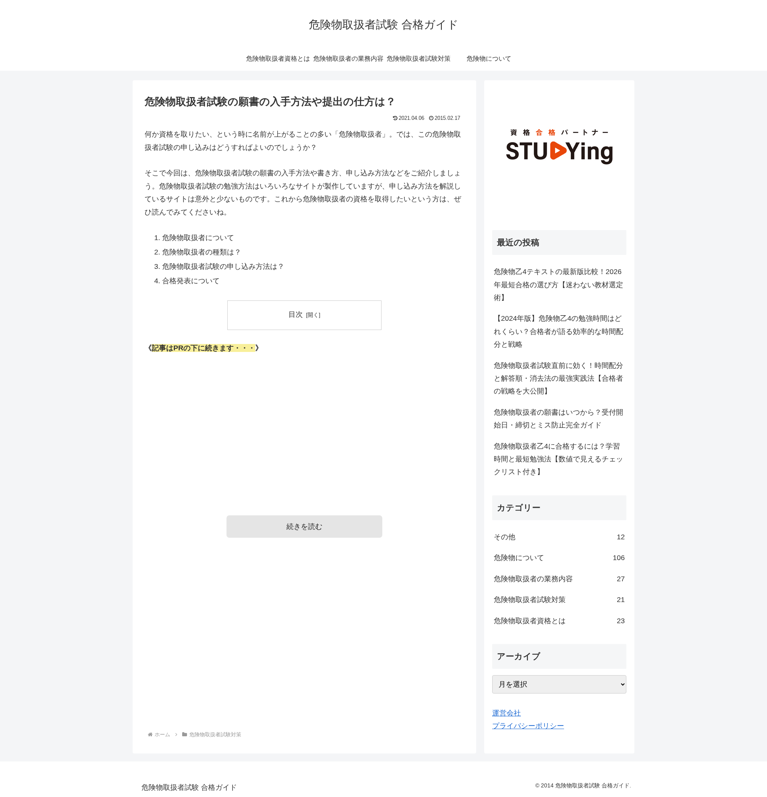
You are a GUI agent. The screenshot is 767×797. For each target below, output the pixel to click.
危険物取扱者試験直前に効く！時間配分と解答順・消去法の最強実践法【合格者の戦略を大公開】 (558, 379)
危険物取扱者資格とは (559, 621)
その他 (559, 537)
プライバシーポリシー (528, 726)
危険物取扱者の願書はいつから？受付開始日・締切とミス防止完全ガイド (558, 418)
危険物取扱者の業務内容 (559, 579)
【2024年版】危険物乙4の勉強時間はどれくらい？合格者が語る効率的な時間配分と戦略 (558, 331)
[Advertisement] (304, 423)
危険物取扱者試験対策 (559, 600)
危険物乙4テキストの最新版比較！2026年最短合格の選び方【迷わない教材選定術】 (558, 285)
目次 (295, 314)
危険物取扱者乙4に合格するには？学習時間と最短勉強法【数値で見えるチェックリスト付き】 (558, 459)
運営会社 (506, 713)
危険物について (559, 558)
